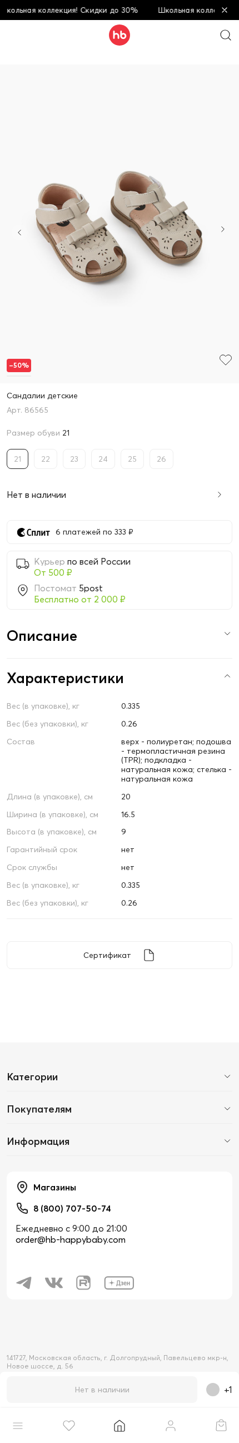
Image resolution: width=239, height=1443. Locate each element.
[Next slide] (223, 230)
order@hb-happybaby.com (71, 1239)
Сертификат (107, 955)
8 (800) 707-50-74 (72, 1208)
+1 (228, 1389)
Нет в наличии (102, 1390)
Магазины (54, 1187)
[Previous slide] (19, 232)
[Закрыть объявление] (224, 10)
